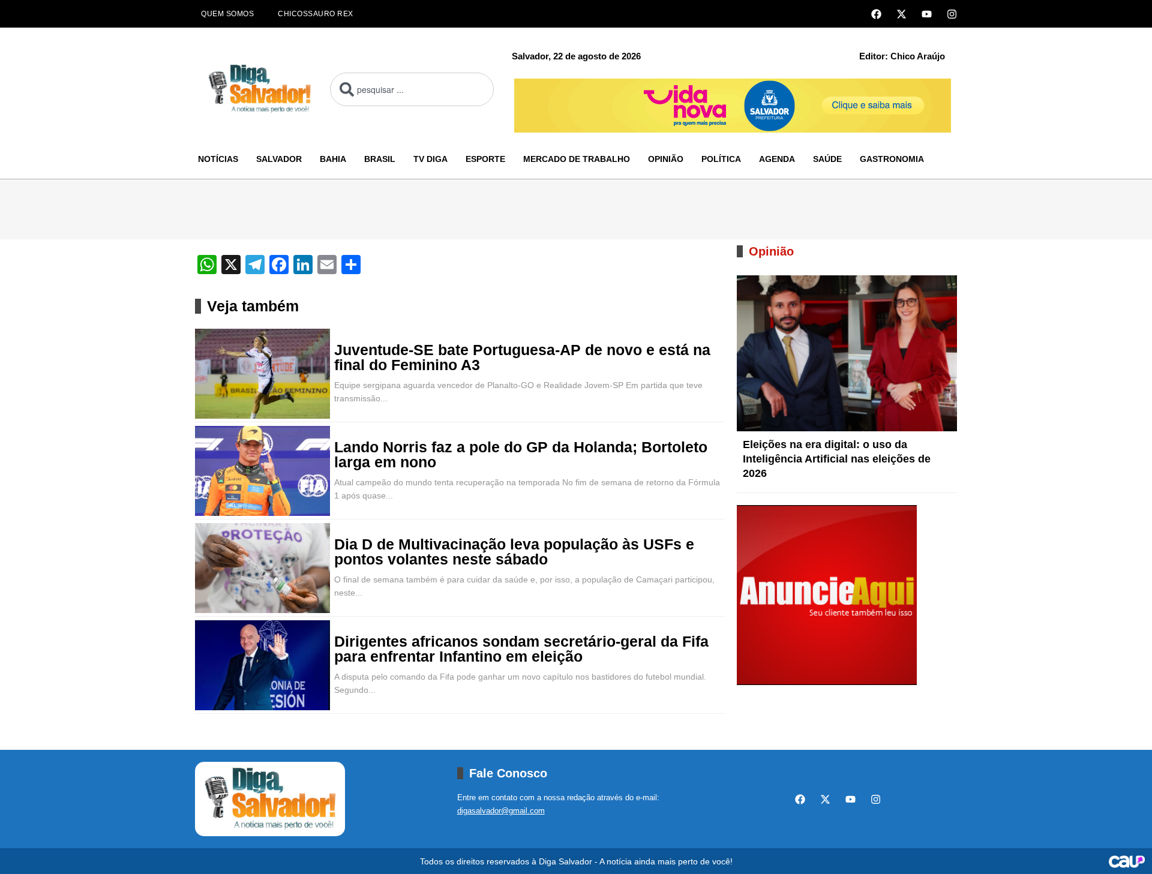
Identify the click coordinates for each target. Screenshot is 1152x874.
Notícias (218, 159)
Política (721, 159)
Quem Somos (227, 14)
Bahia (333, 159)
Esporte (485, 159)
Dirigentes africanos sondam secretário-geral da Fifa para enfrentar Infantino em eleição (521, 649)
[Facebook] (876, 14)
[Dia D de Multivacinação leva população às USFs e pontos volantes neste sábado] (262, 568)
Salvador (279, 159)
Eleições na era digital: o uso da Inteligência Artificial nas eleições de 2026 (837, 458)
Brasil (379, 159)
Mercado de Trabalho (576, 159)
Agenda (777, 159)
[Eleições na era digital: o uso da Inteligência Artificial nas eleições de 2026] (847, 353)
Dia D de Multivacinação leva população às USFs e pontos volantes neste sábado (514, 552)
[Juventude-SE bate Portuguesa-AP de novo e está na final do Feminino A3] (262, 374)
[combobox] (412, 89)
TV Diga (430, 159)
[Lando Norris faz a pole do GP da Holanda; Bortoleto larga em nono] (262, 471)
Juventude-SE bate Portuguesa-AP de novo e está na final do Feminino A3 (522, 358)
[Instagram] (952, 14)
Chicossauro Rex (315, 14)
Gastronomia (892, 159)
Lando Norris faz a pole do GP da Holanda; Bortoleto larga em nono (520, 455)
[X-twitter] (901, 14)
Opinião (665, 159)
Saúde (827, 159)
